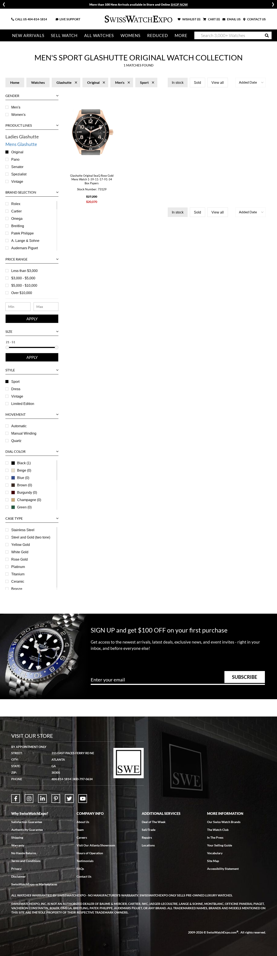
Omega (17, 218)
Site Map (213, 861)
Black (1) (24, 463)
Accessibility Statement (223, 868)
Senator (17, 167)
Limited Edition (22, 404)
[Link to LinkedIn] (42, 798)
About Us (83, 822)
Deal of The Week (154, 822)
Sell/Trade (148, 829)
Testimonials (85, 861)
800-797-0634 (83, 779)
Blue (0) (23, 478)
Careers (82, 837)
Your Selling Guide (219, 845)
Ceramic (17, 581)
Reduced (157, 35)
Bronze (16, 589)
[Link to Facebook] (15, 798)
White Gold (19, 552)
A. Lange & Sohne (25, 241)
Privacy (16, 868)
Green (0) (24, 507)
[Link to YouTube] (82, 798)
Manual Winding (23, 433)
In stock (178, 82)
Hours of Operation (90, 853)
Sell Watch (64, 35)
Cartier (16, 211)
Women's (18, 114)
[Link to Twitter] (69, 798)
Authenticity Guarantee (27, 829)
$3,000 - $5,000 (23, 278)
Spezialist (18, 174)
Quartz (16, 441)
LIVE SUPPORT (70, 19)
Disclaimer (18, 876)
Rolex (15, 204)
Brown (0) (24, 485)
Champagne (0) (29, 500)
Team (80, 829)
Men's (15, 107)
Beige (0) (24, 470)
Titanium (17, 574)
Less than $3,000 (24, 271)
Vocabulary (214, 853)
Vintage (17, 181)
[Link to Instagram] (29, 798)
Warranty (17, 845)
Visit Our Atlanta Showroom (96, 845)
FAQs (80, 868)
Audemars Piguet (24, 248)
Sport (15, 381)
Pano (15, 159)
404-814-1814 (37, 19)
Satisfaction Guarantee (26, 822)
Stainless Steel (22, 530)
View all (217, 82)
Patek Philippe (22, 233)
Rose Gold (19, 559)
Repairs (147, 837)
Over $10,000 (21, 293)
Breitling (17, 226)
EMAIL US (233, 19)
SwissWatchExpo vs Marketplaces (34, 884)
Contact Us (84, 876)
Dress (15, 389)
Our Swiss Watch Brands (223, 822)
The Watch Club (218, 829)
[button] (250, 82)
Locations (148, 845)
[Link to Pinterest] (56, 798)
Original (17, 152)
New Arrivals (28, 35)
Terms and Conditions (25, 861)
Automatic (19, 426)
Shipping (17, 837)
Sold (197, 82)
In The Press (215, 837)
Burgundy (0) (27, 492)
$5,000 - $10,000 (24, 285)
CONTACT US (256, 19)
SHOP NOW (179, 4)
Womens (131, 35)
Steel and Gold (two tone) (30, 537)
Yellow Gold (20, 545)
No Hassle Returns (23, 853)
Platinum (18, 567)
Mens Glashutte (21, 144)
